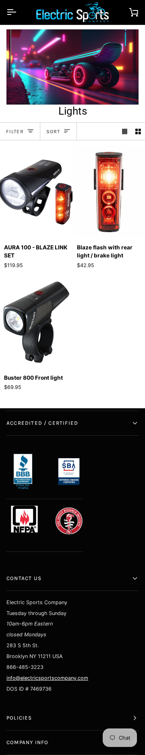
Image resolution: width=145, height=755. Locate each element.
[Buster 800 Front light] (36, 322)
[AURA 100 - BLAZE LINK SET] (36, 191)
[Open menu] (18, 12)
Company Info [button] (27, 742)
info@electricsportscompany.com (47, 678)
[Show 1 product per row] (125, 131)
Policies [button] (19, 718)
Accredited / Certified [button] (42, 423)
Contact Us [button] (23, 578)
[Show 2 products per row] (138, 131)
